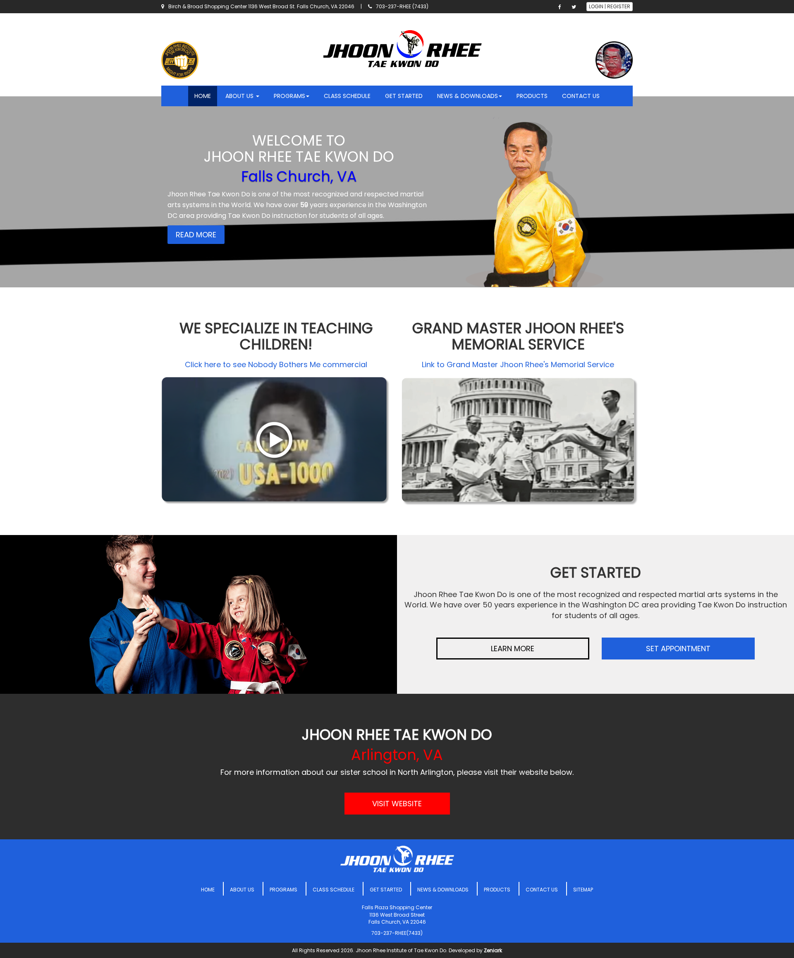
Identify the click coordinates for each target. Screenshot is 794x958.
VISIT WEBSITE (397, 803)
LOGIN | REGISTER (609, 6)
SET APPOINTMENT (678, 648)
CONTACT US (581, 96)
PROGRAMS (283, 889)
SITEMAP (583, 889)
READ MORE (196, 234)
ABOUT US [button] (240, 96)
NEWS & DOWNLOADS (443, 889)
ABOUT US (242, 889)
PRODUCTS (532, 96)
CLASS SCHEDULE (347, 96)
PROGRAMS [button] (289, 96)
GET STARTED (404, 96)
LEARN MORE (512, 648)
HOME (202, 96)
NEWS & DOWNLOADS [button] (467, 96)
